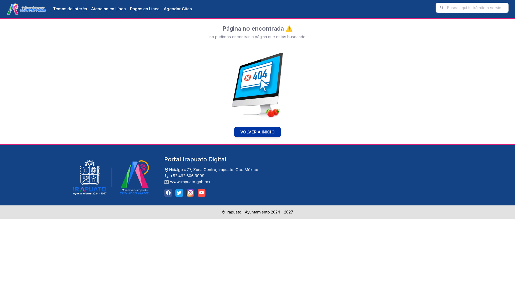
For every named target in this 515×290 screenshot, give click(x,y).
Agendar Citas (178, 8)
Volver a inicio (257, 132)
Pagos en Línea (145, 8)
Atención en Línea (108, 8)
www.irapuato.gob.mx (189, 181)
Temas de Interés (70, 8)
